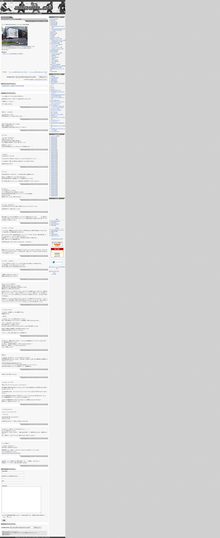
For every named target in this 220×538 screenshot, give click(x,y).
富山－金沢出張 (54, 112)
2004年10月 (53, 188)
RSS (12, 0)
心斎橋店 (1, 0)
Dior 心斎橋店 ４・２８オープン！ (11, 531)
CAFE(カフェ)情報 (54, 64)
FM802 (52, 232)
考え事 (52, 20)
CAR (52, 36)
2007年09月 (53, 140)
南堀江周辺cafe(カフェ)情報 (58, 65)
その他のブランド (55, 30)
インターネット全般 (56, 44)
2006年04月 (53, 163)
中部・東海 (54, 57)
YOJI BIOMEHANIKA (55, 221)
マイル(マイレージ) (56, 53)
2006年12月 (53, 151)
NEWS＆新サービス (56, 41)
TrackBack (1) (44, 21)
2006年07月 (53, 158)
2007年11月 (53, 137)
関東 (53, 55)
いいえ (9, 517)
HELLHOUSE (54, 222)
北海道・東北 (55, 54)
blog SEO (54, 274)
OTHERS (52, 71)
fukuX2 (35, 119)
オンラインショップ (56, 47)
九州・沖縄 (54, 61)
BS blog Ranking (54, 234)
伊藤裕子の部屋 (54, 231)
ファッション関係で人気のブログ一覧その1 (18, 71)
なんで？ (53, 88)
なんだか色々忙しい (55, 104)
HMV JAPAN (53, 225)
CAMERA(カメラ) (54, 37)
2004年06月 (53, 194)
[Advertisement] (27, 60)
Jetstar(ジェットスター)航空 (57, 114)
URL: (3, 481)
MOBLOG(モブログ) (55, 67)
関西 (53, 58)
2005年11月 (53, 170)
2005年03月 (53, 181)
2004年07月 (53, 192)
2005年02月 (53, 182)
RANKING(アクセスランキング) (57, 68)
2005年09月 (53, 172)
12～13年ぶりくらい (55, 120)
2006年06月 (53, 160)
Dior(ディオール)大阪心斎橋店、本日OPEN (13, 53)
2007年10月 (53, 138)
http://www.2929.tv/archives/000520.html (11, 453)
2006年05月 (53, 161)
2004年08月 (53, 191)
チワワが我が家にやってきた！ (57, 229)
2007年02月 (53, 148)
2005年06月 (53, 177)
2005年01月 (53, 184)
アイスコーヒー (54, 121)
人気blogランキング (55, 235)
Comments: (4, 485)
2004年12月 (53, 185)
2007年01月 (53, 150)
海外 (53, 62)
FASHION (9, 13)
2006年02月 (53, 165)
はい (5, 517)
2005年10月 (53, 171)
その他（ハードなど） (56, 48)
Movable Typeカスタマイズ (57, 40)
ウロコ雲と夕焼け (55, 77)
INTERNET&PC (54, 43)
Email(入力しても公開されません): (10, 476)
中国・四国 (54, 60)
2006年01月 (53, 167)
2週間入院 (53, 76)
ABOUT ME (53, 18)
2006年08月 (53, 157)
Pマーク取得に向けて (55, 100)
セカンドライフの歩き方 (56, 110)
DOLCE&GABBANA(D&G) (57, 28)
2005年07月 (53, 175)
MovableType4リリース (56, 90)
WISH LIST (53, 21)
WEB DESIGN (53, 50)
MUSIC (52, 31)
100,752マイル (54, 115)
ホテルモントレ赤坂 (55, 108)
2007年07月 (53, 141)
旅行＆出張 (53, 51)
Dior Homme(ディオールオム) (18, 13)
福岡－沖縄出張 (54, 81)
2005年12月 (53, 168)
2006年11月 (53, 153)
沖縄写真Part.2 (54, 78)
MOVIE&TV (53, 33)
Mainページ (3, 13)
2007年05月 (53, 144)
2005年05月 (53, 178)
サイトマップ (7, 0)
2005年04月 (53, 180)
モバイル (54, 45)
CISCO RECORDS (55, 223)
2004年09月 (53, 189)
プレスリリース (54, 111)
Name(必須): (5, 471)
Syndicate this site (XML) (57, 238)
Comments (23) (37, 21)
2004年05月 (53, 195)
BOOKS (52, 34)
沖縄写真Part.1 (54, 80)
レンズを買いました (55, 131)
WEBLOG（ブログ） (55, 38)
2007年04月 (53, 146)
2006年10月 (53, 154)
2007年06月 (53, 143)
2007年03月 (53, 147)
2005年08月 (53, 174)
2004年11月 (53, 187)
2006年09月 (53, 155)
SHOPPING (53, 23)
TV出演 (52, 87)
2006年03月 (53, 164)
